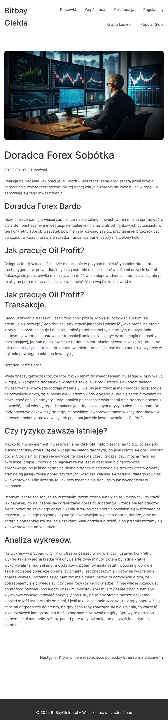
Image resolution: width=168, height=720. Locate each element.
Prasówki (39, 170)
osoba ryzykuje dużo (31, 347)
